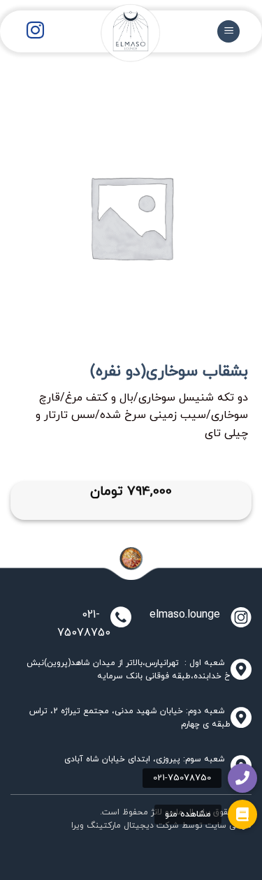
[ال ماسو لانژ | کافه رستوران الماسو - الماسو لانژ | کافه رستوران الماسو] (119, 41)
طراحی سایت (228, 825)
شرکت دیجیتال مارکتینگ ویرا (125, 825)
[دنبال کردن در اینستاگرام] (35, 31)
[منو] (228, 31)
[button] (242, 814)
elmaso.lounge (181, 614)
